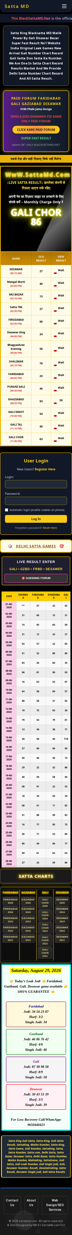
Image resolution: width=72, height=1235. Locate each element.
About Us (31, 1203)
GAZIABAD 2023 (28, 920)
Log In (36, 519)
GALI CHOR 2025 (45, 902)
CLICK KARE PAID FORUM (36, 130)
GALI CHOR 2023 (45, 927)
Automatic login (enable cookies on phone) (37, 510)
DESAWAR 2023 (62, 920)
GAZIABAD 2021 (28, 938)
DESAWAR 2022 (62, 929)
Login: (9, 477)
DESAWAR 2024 (62, 910)
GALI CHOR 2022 (45, 940)
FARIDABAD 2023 (10, 920)
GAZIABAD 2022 (28, 929)
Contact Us (12, 1203)
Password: (12, 494)
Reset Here (50, 528)
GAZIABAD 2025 (28, 901)
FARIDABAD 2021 (10, 938)
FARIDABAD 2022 (10, 929)
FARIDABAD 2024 (10, 910)
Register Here (45, 469)
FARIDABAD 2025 (10, 901)
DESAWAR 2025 (62, 901)
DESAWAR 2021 (62, 938)
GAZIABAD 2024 (28, 910)
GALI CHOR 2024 (45, 915)
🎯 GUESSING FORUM (36, 578)
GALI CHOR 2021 (45, 952)
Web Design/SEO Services (55, 1205)
